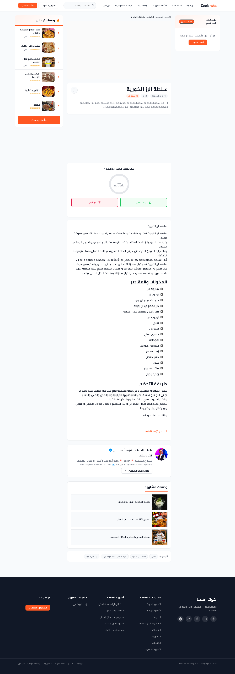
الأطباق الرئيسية (153, 610)
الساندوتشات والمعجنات (149, 623)
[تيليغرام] (180, 619)
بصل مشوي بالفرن (114, 630)
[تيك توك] (189, 619)
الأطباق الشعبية (153, 649)
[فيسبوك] (197, 619)
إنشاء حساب (28, 5)
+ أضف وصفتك (39, 120)
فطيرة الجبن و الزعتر (114, 623)
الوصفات (159, 17)
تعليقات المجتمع (211, 21)
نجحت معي (141, 202)
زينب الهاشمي (80, 604)
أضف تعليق (185, 21)
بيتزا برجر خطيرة (32, 90)
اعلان (154, 556)
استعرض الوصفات (38, 607)
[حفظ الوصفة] (74, 90)
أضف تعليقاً (198, 42)
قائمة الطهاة (160, 5)
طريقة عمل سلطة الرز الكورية (114, 556)
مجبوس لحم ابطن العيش (31, 60)
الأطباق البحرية (154, 604)
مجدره (37, 104)
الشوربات (156, 630)
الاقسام (178, 5)
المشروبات (156, 636)
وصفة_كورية (91, 556)
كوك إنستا (207, 599)
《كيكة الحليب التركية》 (32, 75)
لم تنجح (92, 202)
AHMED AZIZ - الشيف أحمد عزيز (132, 450)
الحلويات (157, 617)
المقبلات (150, 17)
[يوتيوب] (205, 619)
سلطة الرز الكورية (139, 556)
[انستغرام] (213, 619)
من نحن (106, 5)
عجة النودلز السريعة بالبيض (30, 31)
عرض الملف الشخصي (138, 470)
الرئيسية (190, 5)
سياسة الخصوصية (124, 5)
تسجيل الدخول (49, 5)
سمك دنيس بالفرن (30, 45)
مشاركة (131, 96)
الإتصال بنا (143, 5)
